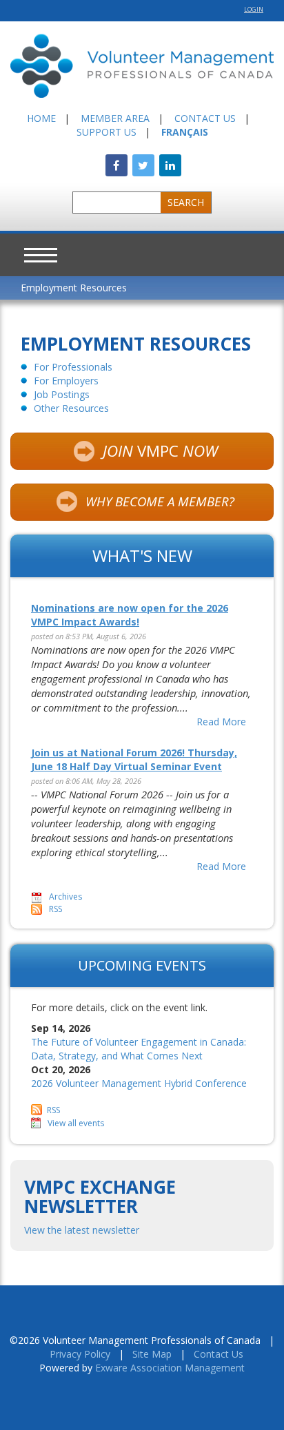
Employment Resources (74, 287)
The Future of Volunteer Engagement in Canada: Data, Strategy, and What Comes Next (138, 1048)
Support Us (106, 131)
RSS (55, 909)
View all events (76, 1123)
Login (253, 9)
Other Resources (71, 408)
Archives (65, 896)
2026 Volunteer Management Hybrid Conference (139, 1083)
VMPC (160, 451)
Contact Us (205, 118)
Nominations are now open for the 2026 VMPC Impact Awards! (129, 614)
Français (184, 131)
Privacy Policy (80, 1353)
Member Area (115, 118)
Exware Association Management (170, 1367)
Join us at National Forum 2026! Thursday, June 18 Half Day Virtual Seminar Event (134, 759)
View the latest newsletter (81, 1229)
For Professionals (73, 366)
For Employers (66, 380)
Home (41, 118)
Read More (221, 721)
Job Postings (62, 394)
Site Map (152, 1353)
